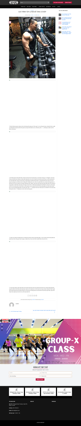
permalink (42, 299)
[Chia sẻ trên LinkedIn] (36, 296)
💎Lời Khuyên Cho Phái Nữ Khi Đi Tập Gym (66, 14)
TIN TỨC (53, 6)
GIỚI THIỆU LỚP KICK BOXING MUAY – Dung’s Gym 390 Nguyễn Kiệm (66, 32)
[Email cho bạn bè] (32, 296)
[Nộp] (48, 2)
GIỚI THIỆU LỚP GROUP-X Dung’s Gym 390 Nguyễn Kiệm (67, 28)
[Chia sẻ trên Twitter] (30, 296)
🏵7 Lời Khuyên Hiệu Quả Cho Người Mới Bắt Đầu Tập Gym (67, 18)
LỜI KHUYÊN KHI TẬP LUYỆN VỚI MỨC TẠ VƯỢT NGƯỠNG (66, 23)
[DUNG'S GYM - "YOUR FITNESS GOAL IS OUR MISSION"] (13, 2)
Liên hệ (58, 6)
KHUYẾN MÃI (48, 6)
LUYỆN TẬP (32, 10)
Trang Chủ (23, 6)
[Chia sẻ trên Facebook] (28, 296)
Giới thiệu (29, 6)
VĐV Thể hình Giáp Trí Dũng (16, 311)
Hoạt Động (34, 6)
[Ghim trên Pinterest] (34, 296)
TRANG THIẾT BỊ (42, 6)
